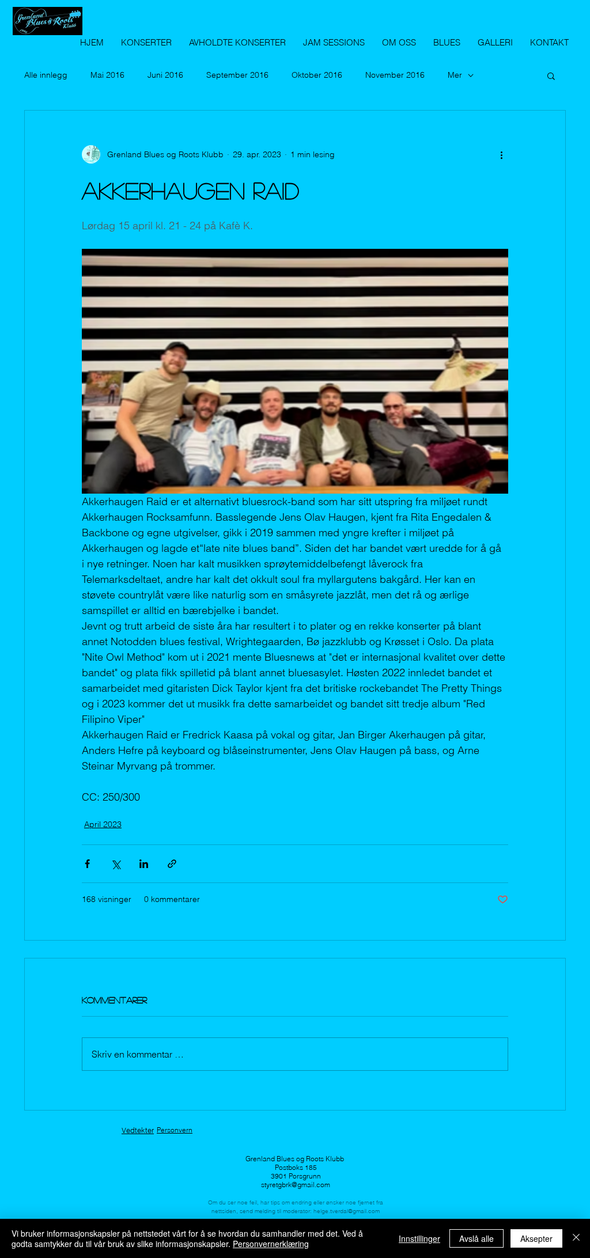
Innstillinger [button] (419, 1238)
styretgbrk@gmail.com (295, 1184)
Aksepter (536, 1238)
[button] (551, 75)
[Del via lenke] (172, 863)
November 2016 (395, 75)
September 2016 (237, 75)
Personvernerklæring (271, 1243)
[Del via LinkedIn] (143, 863)
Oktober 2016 (317, 75)
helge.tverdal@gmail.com (346, 1211)
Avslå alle (476, 1238)
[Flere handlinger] (501, 154)
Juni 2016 (165, 75)
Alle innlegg (45, 75)
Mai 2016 (107, 75)
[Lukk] (576, 1238)
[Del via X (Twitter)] (115, 863)
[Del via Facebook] (87, 863)
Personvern (174, 1130)
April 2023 (103, 824)
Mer (455, 75)
